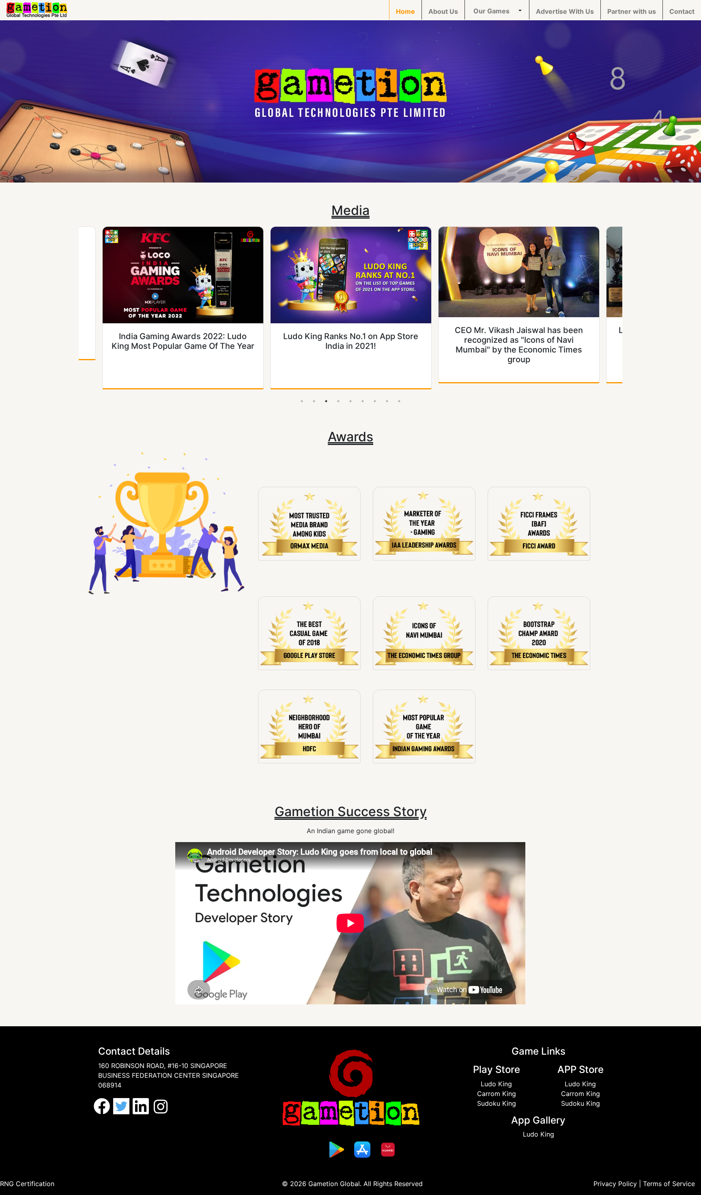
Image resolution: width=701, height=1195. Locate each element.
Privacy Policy (615, 1184)
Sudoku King (496, 1103)
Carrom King (496, 1094)
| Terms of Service (667, 1184)
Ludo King (496, 1084)
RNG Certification (27, 1184)
